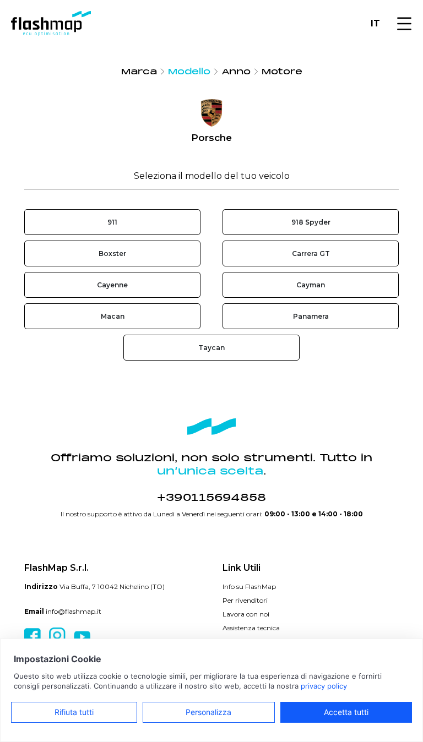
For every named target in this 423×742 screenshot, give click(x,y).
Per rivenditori (245, 600)
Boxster (112, 253)
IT (375, 23)
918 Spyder (310, 222)
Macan (112, 316)
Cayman (310, 285)
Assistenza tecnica (251, 628)
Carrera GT (311, 253)
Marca (139, 72)
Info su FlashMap (249, 586)
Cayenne (112, 285)
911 (112, 222)
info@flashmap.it (73, 611)
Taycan (211, 347)
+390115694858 (211, 498)
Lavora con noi (246, 614)
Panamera (311, 316)
